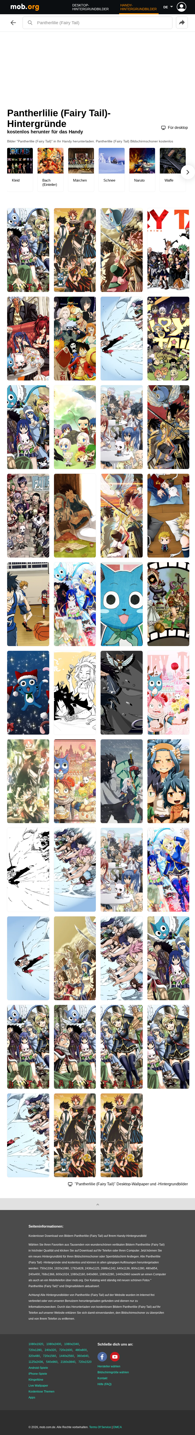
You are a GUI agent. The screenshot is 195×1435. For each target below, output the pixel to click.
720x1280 (35, 1350)
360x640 (82, 1356)
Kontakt (102, 1378)
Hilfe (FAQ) (105, 1384)
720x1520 (85, 1362)
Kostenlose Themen (41, 1391)
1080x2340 (71, 1344)
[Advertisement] (97, 67)
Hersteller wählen (109, 1366)
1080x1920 (36, 1344)
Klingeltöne (36, 1379)
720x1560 (49, 1356)
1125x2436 (36, 1362)
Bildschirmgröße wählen (113, 1372)
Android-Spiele (38, 1367)
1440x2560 (66, 1356)
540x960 (52, 1362)
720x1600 (65, 1350)
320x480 (34, 1356)
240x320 (50, 1350)
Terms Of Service (100, 1427)
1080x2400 (53, 1344)
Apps (32, 1397)
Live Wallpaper (38, 1385)
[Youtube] (116, 1360)
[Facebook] (103, 1360)
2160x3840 (68, 1362)
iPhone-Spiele (38, 1373)
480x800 (81, 1350)
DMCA (117, 1427)
